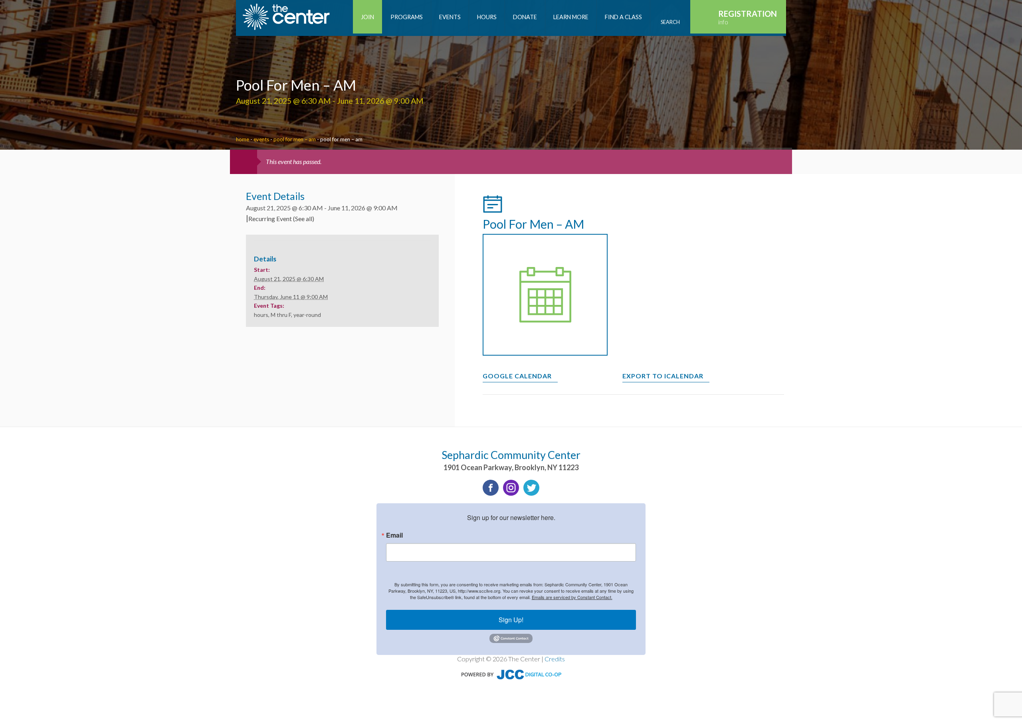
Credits (555, 659)
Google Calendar (517, 376)
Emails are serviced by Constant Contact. (572, 597)
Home (242, 139)
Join (367, 17)
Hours (487, 17)
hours (261, 314)
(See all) (303, 218)
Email (394, 535)
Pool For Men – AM (294, 139)
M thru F (281, 314)
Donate (525, 17)
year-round (307, 314)
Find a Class (623, 17)
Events (450, 17)
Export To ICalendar (662, 376)
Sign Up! (511, 619)
